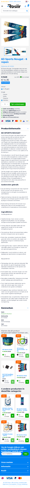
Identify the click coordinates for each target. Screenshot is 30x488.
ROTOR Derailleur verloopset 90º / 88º (7, 376)
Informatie (5, 466)
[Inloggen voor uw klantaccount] (25, 6)
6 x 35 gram (6, 89)
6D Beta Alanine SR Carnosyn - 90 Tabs (7, 409)
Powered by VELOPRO (15, 486)
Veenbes (5, 100)
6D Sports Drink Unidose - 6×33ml (22, 409)
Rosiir (3, 471)
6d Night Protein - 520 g (7, 434)
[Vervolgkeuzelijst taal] (27, 1)
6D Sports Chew (22, 375)
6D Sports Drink (7, 349)
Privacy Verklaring (22, 484)
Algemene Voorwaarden (9, 484)
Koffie (4, 96)
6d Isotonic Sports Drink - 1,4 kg (22, 349)
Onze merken (7, 462)
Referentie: (4, 66)
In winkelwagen (18, 104)
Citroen (5, 94)
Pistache (5, 98)
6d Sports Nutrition (6, 313)
